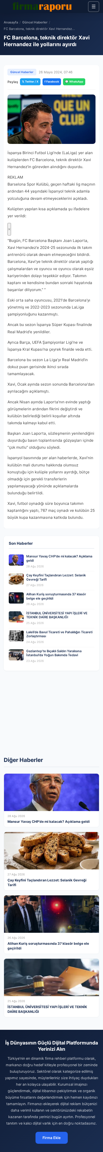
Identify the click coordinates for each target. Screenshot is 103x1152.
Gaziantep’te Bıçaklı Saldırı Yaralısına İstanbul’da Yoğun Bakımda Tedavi (54, 653)
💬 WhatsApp (74, 81)
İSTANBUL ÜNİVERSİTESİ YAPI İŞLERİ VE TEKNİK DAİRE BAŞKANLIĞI (57, 615)
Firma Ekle (51, 1138)
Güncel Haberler (35, 22)
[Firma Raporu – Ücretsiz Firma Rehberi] (43, 6)
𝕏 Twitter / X (30, 81)
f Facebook (51, 81)
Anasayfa (11, 22)
